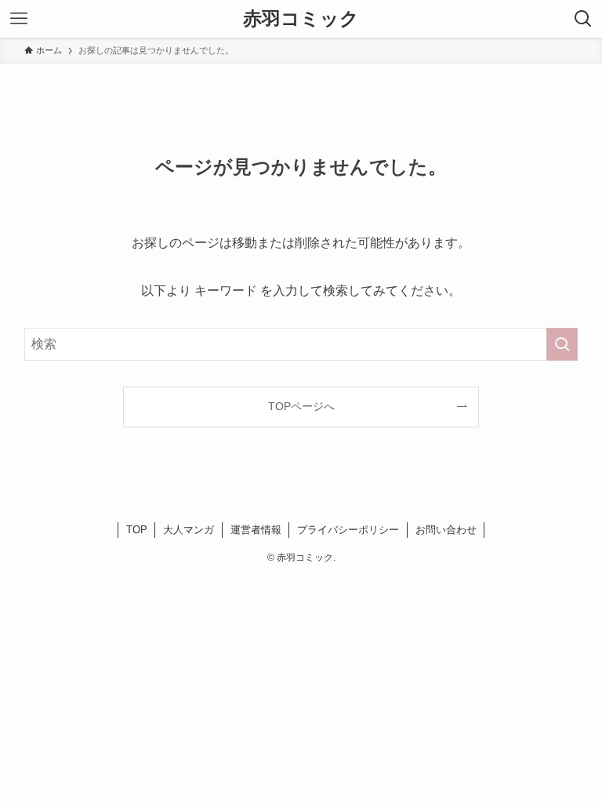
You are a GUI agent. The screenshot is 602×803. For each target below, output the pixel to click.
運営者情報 (255, 530)
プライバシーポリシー (348, 530)
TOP (136, 530)
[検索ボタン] (583, 19)
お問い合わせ (446, 530)
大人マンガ (188, 530)
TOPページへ (301, 406)
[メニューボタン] (19, 19)
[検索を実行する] (562, 344)
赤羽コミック (301, 18)
